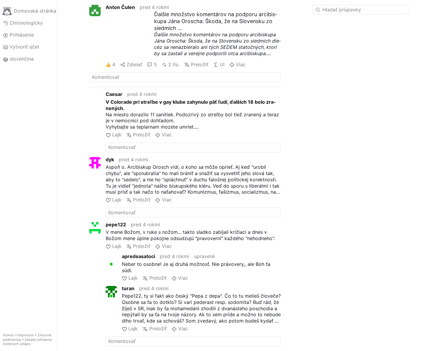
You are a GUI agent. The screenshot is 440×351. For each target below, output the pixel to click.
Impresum (26, 335)
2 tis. (173, 64)
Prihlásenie (22, 35)
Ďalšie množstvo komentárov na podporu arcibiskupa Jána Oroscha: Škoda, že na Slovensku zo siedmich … (215, 21)
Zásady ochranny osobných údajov (27, 342)
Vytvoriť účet (24, 47)
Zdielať (134, 64)
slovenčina (22, 59)
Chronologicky (26, 23)
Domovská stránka (35, 11)
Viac (241, 64)
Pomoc (8, 335)
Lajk (117, 135)
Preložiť (199, 64)
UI (222, 64)
